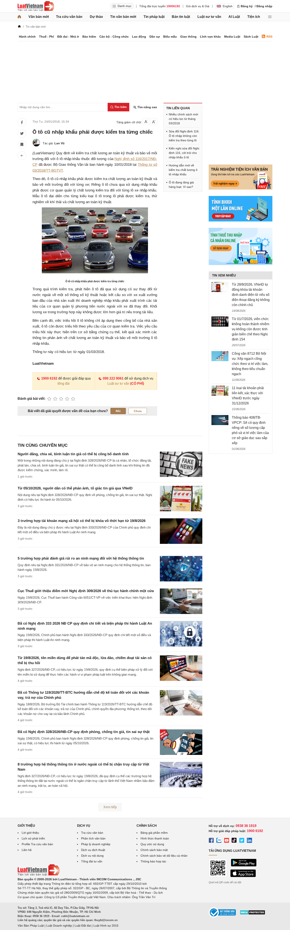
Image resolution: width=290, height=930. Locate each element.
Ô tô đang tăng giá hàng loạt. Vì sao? (181, 185)
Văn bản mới (38, 16)
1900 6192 (49, 378)
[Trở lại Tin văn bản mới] (22, 155)
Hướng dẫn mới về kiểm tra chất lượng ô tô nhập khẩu (183, 170)
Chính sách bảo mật (154, 850)
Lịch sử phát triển (33, 838)
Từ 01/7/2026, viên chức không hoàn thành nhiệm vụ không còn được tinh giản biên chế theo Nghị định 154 (250, 329)
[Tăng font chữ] (153, 121)
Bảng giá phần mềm (154, 832)
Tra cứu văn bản (69, 16)
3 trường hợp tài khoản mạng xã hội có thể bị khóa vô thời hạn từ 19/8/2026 (81, 521)
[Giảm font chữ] (146, 121)
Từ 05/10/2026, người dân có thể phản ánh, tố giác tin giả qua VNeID (75, 488)
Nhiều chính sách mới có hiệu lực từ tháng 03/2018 (183, 119)
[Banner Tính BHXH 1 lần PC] (240, 220)
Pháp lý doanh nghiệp (95, 844)
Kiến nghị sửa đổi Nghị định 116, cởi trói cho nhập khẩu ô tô (184, 153)
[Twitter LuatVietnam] (241, 841)
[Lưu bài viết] (22, 144)
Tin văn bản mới (123, 16)
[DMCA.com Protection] (252, 914)
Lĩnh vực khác (210, 36)
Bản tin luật (181, 16)
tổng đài (64, 383)
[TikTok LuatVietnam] (234, 841)
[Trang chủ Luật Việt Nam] (36, 6)
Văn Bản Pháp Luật (31, 925)
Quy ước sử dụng (152, 844)
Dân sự (154, 36)
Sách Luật (251, 36)
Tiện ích (253, 16)
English (227, 6)
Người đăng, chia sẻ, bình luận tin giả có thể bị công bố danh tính (73, 454)
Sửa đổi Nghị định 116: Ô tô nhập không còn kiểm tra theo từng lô (184, 136)
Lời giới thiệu (30, 832)
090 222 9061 (113, 378)
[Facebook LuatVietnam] (211, 841)
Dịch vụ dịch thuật (93, 850)
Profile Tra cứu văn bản (37, 844)
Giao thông (188, 36)
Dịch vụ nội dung (92, 855)
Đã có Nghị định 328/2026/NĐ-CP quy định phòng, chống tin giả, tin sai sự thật (84, 732)
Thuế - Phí (46, 36)
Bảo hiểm (89, 36)
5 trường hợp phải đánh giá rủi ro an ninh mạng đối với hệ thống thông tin (81, 558)
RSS (269, 36)
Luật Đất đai (83, 925)
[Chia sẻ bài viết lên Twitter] (22, 133)
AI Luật (234, 16)
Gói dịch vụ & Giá (197, 6)
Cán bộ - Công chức (114, 36)
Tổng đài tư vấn (91, 861)
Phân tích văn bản (93, 838)
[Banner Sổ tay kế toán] (240, 264)
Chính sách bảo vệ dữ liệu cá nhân (164, 855)
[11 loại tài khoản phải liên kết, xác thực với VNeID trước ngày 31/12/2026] (219, 391)
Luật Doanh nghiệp (59, 925)
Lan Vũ (59, 143)
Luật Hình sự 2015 (105, 925)
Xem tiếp (110, 807)
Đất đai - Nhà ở (68, 36)
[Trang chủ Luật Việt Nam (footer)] (39, 874)
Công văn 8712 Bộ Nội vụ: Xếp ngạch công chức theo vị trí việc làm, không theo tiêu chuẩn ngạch (250, 364)
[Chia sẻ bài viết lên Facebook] (22, 122)
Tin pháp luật (154, 16)
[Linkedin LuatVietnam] (249, 841)
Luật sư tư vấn (209, 16)
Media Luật (232, 36)
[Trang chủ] (19, 17)
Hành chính (27, 36)
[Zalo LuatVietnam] (218, 841)
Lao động (139, 36)
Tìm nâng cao (147, 107)
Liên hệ (27, 850)
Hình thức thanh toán (155, 838)
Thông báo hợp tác (153, 861)
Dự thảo (96, 16)
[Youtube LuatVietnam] (226, 841)
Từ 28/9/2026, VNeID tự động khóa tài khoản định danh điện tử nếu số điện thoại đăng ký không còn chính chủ (251, 295)
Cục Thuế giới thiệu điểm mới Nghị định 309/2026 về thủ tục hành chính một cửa (86, 591)
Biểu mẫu (170, 36)
